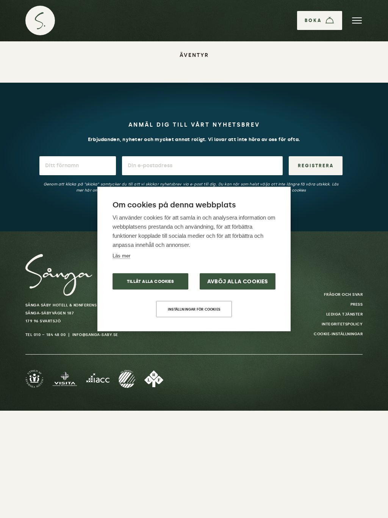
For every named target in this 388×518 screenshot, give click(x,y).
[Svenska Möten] (34, 379)
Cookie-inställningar (338, 334)
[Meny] (357, 20)
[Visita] (65, 379)
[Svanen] (127, 379)
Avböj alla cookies (237, 281)
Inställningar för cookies (194, 309)
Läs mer (121, 256)
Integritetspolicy (342, 324)
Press (356, 304)
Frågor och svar (343, 294)
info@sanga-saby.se (95, 335)
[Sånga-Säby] (40, 20)
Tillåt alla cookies (150, 281)
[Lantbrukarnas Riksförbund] (153, 378)
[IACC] (98, 379)
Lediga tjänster (344, 314)
